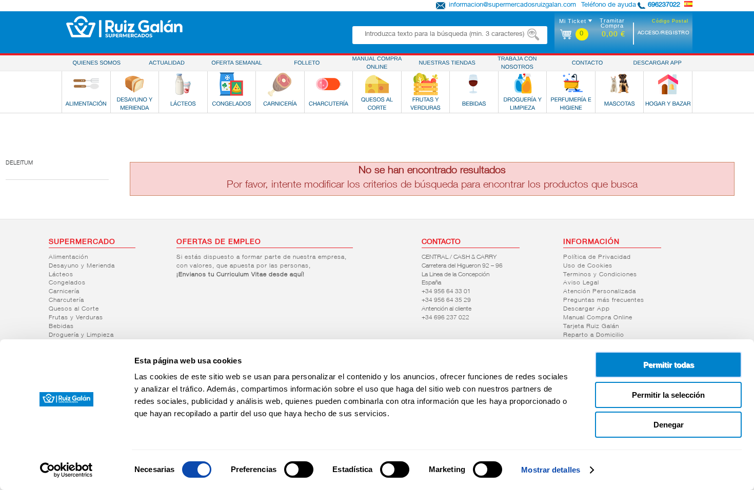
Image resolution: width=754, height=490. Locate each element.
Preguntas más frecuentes (603, 300)
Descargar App (586, 309)
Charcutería (66, 300)
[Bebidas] (474, 84)
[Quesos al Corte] (377, 84)
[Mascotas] (619, 84)
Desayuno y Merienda (82, 266)
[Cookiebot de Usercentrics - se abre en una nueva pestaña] (66, 470)
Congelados (67, 283)
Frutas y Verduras (76, 318)
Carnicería (64, 292)
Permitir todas (668, 364)
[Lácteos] (183, 84)
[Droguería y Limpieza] (522, 84)
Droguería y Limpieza (81, 335)
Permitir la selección (668, 395)
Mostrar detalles (550, 469)
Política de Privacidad (597, 257)
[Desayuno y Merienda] (134, 84)
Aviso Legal (581, 283)
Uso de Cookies (587, 266)
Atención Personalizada (599, 292)
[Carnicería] (280, 84)
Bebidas (61, 326)
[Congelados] (231, 84)
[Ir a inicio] (124, 26)
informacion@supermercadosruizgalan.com (512, 5)
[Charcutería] (328, 84)
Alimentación (68, 257)
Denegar (668, 424)
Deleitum (19, 163)
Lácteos (61, 275)
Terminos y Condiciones (600, 275)
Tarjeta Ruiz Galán (591, 326)
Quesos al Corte (74, 309)
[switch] (298, 469)
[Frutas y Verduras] (426, 84)
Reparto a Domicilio (593, 335)
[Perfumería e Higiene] (571, 84)
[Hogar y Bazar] (668, 84)
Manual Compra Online (597, 318)
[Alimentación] (86, 84)
